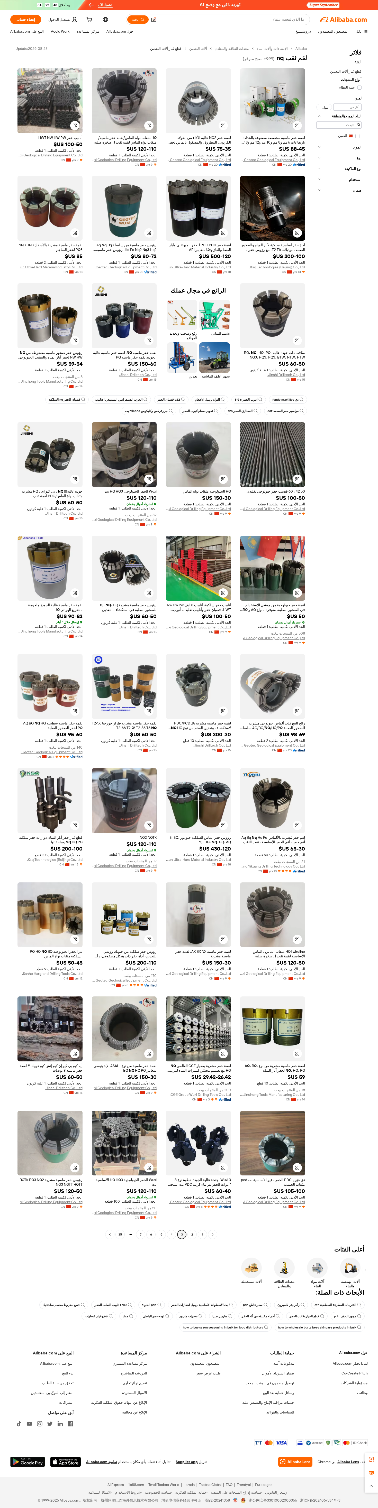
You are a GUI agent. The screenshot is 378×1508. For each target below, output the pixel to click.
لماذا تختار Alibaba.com (350, 1363)
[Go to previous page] (212, 1234)
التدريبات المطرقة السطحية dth (335, 1305)
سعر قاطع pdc (253, 1305)
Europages (263, 1485)
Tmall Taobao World (163, 1485)
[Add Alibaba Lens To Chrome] (295, 1462)
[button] (154, 19)
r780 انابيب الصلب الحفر (111, 1305)
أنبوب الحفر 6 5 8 (246, 399)
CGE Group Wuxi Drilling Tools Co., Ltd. (200, 1094)
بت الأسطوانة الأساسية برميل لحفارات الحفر (199, 1305)
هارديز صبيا (219, 1316)
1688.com (136, 1485)
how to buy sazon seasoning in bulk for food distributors (223, 1327)
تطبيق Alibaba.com (101, 1462)
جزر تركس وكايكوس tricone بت (146, 411)
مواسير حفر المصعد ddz (283, 411)
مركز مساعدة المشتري (130, 1363)
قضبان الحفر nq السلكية (64, 399)
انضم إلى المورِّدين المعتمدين (52, 1393)
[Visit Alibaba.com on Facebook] (70, 1424)
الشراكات (66, 1402)
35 (120, 1234)
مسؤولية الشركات (354, 1383)
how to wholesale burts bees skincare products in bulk (317, 1327)
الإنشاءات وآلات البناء (272, 48)
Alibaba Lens (348, 1462)
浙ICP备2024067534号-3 (320, 1500)
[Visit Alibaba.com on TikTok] (19, 1424)
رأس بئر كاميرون (288, 1305)
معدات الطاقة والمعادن (232, 48)
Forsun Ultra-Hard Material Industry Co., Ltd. (198, 267)
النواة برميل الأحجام (207, 399)
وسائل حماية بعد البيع (278, 1393)
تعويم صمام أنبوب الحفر (198, 411)
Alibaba (301, 48)
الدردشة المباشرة (134, 1373)
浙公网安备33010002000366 (273, 1500)
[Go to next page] (109, 1234)
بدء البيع (68, 1373)
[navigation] (339, 642)
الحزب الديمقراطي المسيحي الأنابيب (118, 399)
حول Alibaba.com (353, 1353)
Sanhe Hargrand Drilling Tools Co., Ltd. (52, 974)
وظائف (362, 1393)
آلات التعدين (198, 48)
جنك (125, 1316)
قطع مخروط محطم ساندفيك (61, 1305)
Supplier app (187, 1462)
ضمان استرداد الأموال (278, 1373)
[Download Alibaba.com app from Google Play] (27, 1462)
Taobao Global (210, 1485)
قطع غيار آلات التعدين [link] (166, 48)
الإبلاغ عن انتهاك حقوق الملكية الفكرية (119, 1402)
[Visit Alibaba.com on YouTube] (29, 1424)
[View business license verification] (235, 1500)
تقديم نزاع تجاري (134, 1383)
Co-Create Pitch (354, 1373)
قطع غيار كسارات (96, 1316)
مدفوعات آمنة (283, 1363)
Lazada (189, 1485)
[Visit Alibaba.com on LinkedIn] (60, 1424)
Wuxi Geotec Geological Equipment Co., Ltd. (272, 160)
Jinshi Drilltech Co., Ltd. (286, 375)
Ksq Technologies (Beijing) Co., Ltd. (277, 267)
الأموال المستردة (134, 1393)
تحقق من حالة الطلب (58, 1383)
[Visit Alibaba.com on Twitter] (50, 1424)
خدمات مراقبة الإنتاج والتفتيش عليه (268, 1402)
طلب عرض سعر (208, 1373)
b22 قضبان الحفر (168, 399)
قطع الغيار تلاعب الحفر (304, 1316)
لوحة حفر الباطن (153, 1316)
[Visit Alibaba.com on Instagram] (40, 1424)
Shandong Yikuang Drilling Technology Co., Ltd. (272, 866)
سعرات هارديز (188, 1316)
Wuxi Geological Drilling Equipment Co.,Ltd (124, 160)
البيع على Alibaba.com (57, 1363)
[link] (371, 1459)
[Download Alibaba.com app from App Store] (65, 1462)
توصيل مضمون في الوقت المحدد (270, 1383)
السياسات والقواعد (280, 1412)
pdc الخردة (149, 1305)
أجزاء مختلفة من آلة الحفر (258, 1316)
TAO (229, 1485)
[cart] (89, 20)
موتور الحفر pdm (345, 1316)
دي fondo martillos (285, 399)
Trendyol (244, 1485)
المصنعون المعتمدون (205, 1363)
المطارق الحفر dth (240, 411)
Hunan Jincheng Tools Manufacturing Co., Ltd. (50, 381)
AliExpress (115, 1485)
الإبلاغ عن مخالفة (134, 1412)
